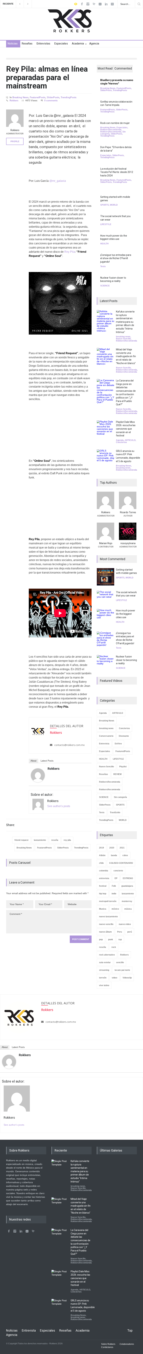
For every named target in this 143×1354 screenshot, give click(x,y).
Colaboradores (127, 1344)
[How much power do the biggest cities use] (105, 617)
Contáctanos (107, 1347)
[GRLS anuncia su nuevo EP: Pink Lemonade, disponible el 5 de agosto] (105, 458)
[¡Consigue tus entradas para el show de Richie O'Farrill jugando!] (105, 639)
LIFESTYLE (105, 224)
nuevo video (125, 924)
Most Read (105, 68)
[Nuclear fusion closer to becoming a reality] (105, 661)
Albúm (102, 855)
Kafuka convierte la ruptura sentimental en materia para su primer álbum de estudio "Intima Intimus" (125, 322)
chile (101, 863)
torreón (102, 978)
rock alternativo (107, 955)
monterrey (127, 901)
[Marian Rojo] (106, 531)
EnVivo (118, 743)
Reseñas (27, 43)
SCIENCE (105, 285)
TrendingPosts (68, 97)
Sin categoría (120, 797)
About (33, 760)
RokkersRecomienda (110, 129)
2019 (101, 848)
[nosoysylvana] (128, 531)
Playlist (123, 766)
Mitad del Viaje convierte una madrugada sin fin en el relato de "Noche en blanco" (126, 356)
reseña (54, 840)
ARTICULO (130, 440)
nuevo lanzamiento (108, 916)
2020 (111, 848)
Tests (103, 266)
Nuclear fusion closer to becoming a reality (126, 660)
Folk (114, 886)
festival (102, 886)
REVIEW (117, 774)
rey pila (67, 840)
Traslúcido (115, 812)
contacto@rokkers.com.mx (69, 745)
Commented (123, 68)
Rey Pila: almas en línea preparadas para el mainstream (47, 77)
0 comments (51, 100)
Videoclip (127, 978)
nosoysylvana (128, 543)
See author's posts (58, 806)
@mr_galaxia (57, 180)
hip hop (102, 893)
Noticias (12, 43)
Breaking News (20, 97)
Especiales (61, 43)
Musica (102, 909)
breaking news (123, 336)
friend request (21, 840)
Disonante (124, 736)
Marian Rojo (105, 543)
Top (130, 1330)
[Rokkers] (38, 775)
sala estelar (105, 962)
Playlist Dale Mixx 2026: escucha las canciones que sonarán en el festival (126, 429)
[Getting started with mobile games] (105, 576)
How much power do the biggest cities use (125, 614)
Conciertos (121, 442)
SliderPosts (53, 97)
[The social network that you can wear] (105, 597)
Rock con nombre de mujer (115, 123)
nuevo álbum (105, 932)
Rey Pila (69, 251)
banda (114, 855)
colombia (103, 870)
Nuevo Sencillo (123, 339)
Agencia (94, 43)
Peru (119, 932)
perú (129, 932)
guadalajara (127, 886)
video (114, 978)
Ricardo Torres (128, 512)
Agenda (120, 440)
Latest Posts (47, 760)
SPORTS (104, 205)
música (128, 909)
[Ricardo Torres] (128, 500)
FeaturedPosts (37, 97)
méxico (115, 909)
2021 (122, 848)
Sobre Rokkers (108, 1344)
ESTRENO (128, 878)
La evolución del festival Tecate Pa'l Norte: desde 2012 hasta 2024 (116, 172)
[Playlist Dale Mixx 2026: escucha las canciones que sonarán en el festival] (105, 429)
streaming (104, 970)
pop (101, 939)
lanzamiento (40, 840)
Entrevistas (43, 43)
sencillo (120, 962)
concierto (118, 870)
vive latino (104, 985)
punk (110, 939)
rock (113, 947)
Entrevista (104, 743)
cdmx (125, 855)
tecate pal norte (122, 970)
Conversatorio (106, 736)
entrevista (104, 878)
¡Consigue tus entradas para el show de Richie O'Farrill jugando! (115, 258)
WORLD (114, 205)
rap (120, 939)
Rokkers (14, 100)
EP (116, 878)
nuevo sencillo (106, 924)
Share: (10, 825)
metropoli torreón (107, 901)
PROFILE (14, 141)
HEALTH (104, 243)
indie (114, 893)
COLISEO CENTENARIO (121, 863)
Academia (78, 43)
